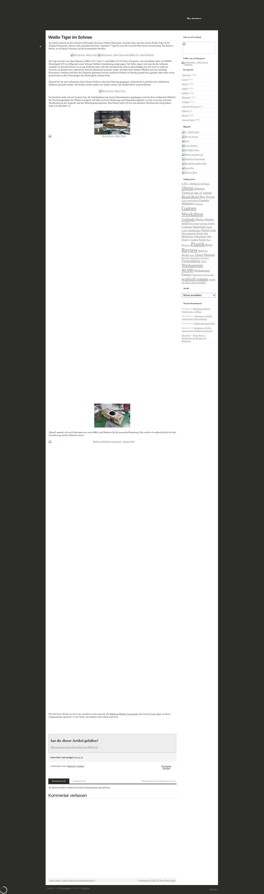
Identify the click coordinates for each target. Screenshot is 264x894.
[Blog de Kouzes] (190, 136)
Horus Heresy (204, 219)
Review (190, 250)
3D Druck (205, 183)
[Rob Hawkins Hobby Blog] (194, 163)
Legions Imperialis (194, 227)
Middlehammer (194, 230)
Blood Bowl (190, 197)
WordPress (85, 888)
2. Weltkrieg (193, 183)
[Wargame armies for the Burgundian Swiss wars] (190, 145)
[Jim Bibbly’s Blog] (190, 150)
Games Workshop (192, 211)
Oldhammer (200, 236)
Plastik (198, 244)
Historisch (71, 766)
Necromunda (189, 233)
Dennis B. (78, 757)
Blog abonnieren (194, 18)
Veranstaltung (191, 261)
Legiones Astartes (207, 223)
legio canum (194, 223)
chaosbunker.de (66, 888)
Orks (209, 236)
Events (184, 79)
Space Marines (205, 255)
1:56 (184, 183)
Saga (192, 255)
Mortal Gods (209, 230)
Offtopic (185, 111)
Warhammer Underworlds (203, 275)
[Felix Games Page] (185, 141)
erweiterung (193, 200)
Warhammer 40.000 (192, 268)
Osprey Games (190, 239)
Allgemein (186, 75)
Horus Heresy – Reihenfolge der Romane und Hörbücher (194, 338)
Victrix (204, 261)
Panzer (202, 239)
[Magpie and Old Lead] (192, 154)
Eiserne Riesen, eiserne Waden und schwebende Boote (71, 880)
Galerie (185, 88)
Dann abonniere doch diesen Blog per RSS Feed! (74, 747)
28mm (187, 188)
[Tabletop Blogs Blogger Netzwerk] (189, 172)
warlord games (195, 278)
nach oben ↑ (213, 889)
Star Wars (185, 258)
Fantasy (185, 84)
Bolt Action (207, 197)
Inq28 (185, 223)
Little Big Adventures (191, 106)
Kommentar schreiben (166, 767)
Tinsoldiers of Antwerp (199, 258)
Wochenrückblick (198, 282)
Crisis (184, 200)
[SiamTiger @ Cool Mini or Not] (190, 132)
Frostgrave (198, 204)
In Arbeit (80, 766)
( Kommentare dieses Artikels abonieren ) (158, 781)
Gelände (185, 93)
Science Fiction (188, 120)
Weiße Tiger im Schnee (70, 37)
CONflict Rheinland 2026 (204, 323)
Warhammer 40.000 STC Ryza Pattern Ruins (157, 880)
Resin (208, 245)
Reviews (185, 115)
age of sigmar (203, 192)
